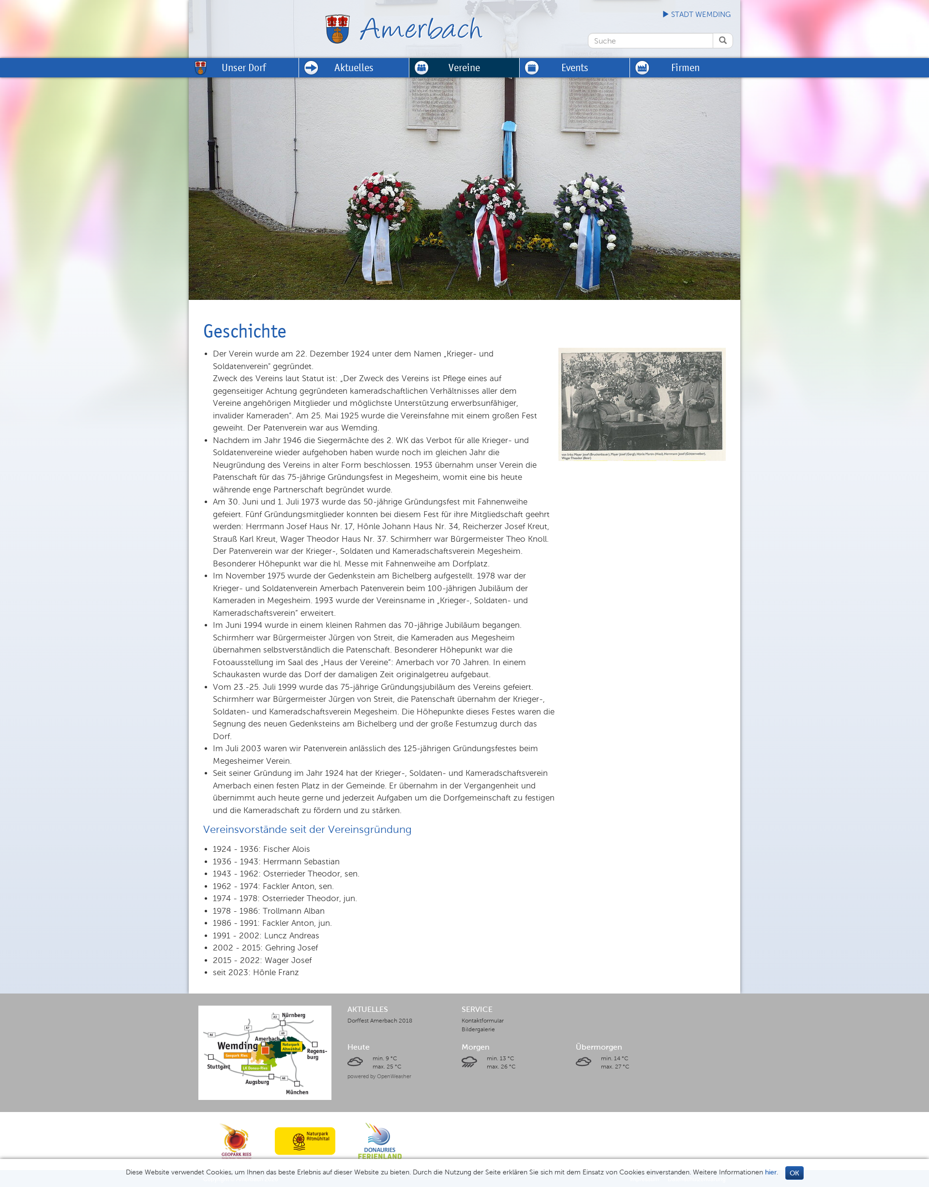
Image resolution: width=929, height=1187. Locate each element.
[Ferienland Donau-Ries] (380, 1140)
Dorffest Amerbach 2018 (379, 1020)
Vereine (464, 67)
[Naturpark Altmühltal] (305, 1140)
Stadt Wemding (700, 14)
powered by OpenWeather (379, 1076)
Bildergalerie (478, 1029)
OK (794, 1173)
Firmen (685, 67)
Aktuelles (354, 67)
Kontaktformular (483, 1020)
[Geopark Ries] (237, 1140)
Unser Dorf (244, 67)
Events (574, 67)
